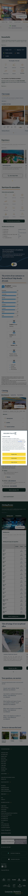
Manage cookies (14, 454)
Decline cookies (14, 458)
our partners (20, 441)
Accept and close (14, 462)
